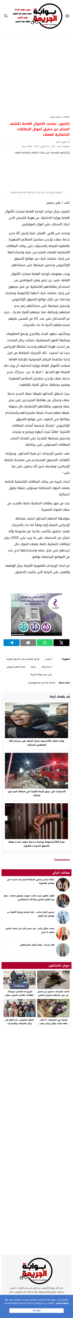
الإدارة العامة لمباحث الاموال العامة (23, 659)
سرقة (33, 667)
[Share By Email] (28, 643)
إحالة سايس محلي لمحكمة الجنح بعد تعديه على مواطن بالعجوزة (30, 881)
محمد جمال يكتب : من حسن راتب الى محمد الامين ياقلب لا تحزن (29, 930)
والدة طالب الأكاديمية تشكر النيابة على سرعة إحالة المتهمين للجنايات (36, 743)
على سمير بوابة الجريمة (41, 674)
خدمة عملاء (46, 667)
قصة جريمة (55, 117)
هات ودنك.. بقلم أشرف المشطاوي (37, 945)
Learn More (62, 1303)
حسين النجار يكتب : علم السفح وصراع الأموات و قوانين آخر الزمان (30, 914)
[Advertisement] (36, 71)
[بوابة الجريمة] (36, 1272)
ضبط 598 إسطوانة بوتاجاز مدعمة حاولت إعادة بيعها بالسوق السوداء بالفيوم (36, 844)
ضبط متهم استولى (16, 667)
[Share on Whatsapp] (45, 643)
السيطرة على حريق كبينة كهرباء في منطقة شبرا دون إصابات (37, 793)
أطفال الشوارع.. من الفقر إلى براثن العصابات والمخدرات (19, 1022)
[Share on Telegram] (11, 643)
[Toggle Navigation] (68, 16)
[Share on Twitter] (61, 643)
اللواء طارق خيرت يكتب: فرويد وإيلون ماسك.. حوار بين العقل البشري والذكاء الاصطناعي (29, 897)
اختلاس (48, 659)
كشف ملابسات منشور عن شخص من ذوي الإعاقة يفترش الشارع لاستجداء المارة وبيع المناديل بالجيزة (53, 997)
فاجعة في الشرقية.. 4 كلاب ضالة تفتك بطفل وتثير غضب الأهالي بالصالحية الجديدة (53, 1023)
